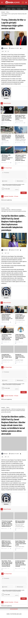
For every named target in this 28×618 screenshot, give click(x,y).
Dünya (7, 12)
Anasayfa (3, 12)
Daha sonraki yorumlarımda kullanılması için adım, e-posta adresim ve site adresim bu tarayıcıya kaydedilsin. (13, 185)
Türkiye (7, 208)
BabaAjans (6, 48)
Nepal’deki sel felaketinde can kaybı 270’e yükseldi (15, 6)
